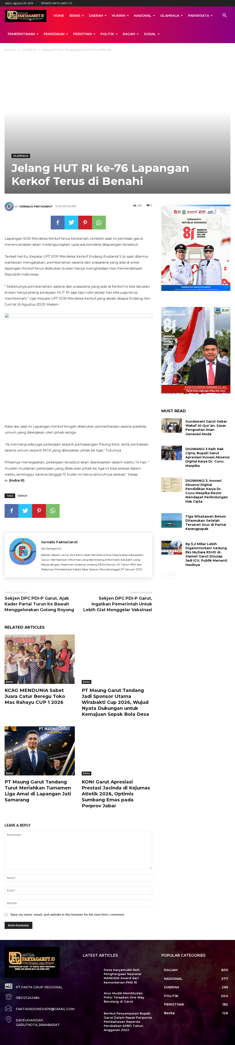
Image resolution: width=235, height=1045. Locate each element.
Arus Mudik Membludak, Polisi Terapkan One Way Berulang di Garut (124, 997)
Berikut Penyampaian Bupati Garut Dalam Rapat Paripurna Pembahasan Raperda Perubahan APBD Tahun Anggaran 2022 (128, 1022)
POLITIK (107, 34)
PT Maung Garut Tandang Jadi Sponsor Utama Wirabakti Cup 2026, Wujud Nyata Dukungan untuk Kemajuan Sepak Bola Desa (115, 702)
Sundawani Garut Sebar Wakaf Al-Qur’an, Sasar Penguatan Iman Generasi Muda (206, 427)
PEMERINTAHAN (21, 34)
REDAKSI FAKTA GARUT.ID (56, 3)
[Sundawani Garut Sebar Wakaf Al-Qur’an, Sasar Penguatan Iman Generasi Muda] (171, 425)
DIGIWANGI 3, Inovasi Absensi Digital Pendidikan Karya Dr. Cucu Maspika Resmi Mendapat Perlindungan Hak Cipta (206, 491)
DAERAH (96, 16)
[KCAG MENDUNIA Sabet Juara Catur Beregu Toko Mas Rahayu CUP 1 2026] (40, 659)
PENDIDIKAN (54, 34)
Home (59, 16)
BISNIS (75, 16)
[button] (224, 16)
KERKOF (23, 495)
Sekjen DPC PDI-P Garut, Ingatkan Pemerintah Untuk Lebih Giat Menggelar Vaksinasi (117, 604)
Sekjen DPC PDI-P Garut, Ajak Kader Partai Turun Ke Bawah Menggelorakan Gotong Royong (39, 604)
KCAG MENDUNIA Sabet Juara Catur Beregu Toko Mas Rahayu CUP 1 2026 (35, 696)
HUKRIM (118, 16)
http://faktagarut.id (51, 548)
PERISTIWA (82, 34)
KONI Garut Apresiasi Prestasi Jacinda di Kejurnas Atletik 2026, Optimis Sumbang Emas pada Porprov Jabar (116, 793)
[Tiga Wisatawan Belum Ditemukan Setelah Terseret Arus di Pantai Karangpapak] (171, 520)
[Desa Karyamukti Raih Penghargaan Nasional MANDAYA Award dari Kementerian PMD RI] (91, 975)
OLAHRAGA (169, 16)
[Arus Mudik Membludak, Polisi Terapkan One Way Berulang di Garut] (91, 998)
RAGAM (129, 34)
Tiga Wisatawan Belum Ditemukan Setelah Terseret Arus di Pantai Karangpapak (205, 522)
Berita (9, 681)
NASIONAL (142, 16)
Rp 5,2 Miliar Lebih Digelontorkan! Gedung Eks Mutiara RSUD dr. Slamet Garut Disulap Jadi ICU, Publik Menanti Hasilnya (206, 554)
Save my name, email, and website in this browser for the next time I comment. (67, 914)
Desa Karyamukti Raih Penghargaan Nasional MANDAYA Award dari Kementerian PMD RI (122, 976)
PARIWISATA (198, 16)
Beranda (10, 50)
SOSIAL (150, 34)
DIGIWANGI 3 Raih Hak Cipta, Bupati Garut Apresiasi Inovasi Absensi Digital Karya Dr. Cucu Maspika (207, 457)
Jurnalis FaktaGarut (36, 206)
